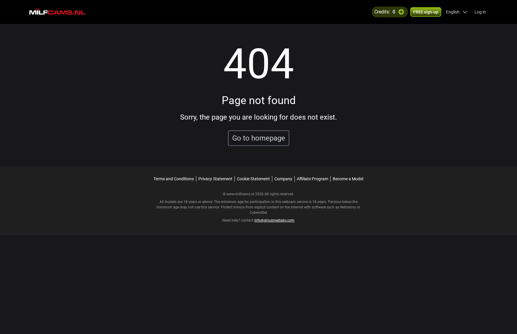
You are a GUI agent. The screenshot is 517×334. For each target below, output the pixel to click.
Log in (480, 12)
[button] (457, 12)
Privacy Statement (215, 178)
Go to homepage (258, 138)
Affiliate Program (312, 178)
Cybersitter (258, 213)
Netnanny (348, 207)
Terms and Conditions (173, 178)
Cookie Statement (253, 178)
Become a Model (348, 178)
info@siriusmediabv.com (274, 220)
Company (283, 178)
